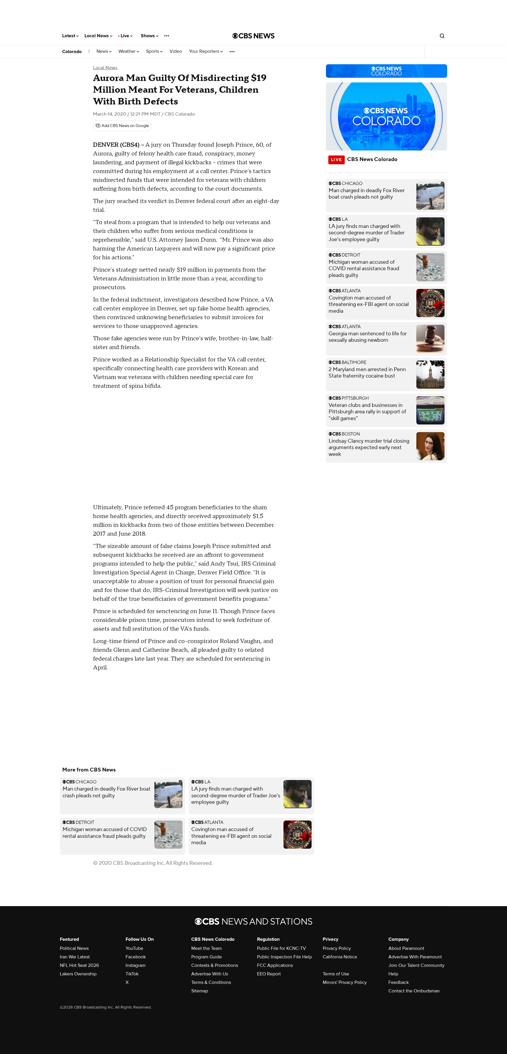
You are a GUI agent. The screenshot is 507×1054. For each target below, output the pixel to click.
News (103, 51)
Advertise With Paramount (415, 957)
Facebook (136, 957)
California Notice (340, 957)
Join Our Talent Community (416, 965)
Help (393, 974)
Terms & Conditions (211, 982)
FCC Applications (275, 965)
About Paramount (406, 948)
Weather (128, 51)
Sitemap (199, 991)
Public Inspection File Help (284, 957)
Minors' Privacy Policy (345, 982)
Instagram (136, 965)
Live (125, 36)
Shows (148, 35)
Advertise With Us (209, 974)
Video (176, 51)
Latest (69, 35)
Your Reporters (204, 51)
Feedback (398, 982)
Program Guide (206, 957)
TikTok (132, 974)
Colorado (72, 52)
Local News (97, 35)
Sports (153, 51)
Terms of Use (336, 974)
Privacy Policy (337, 948)
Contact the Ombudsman (414, 991)
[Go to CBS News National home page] (253, 36)
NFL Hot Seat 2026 (79, 965)
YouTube (134, 948)
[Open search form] (442, 35)
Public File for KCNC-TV (281, 948)
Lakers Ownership (78, 974)
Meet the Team (206, 948)
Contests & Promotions (214, 965)
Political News (74, 948)
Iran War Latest (75, 957)
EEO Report (269, 974)
